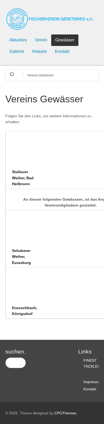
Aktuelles (18, 40)
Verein (41, 40)
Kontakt (62, 51)
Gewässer (64, 40)
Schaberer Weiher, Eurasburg (21, 256)
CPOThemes (65, 413)
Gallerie (16, 51)
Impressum (92, 382)
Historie (39, 51)
